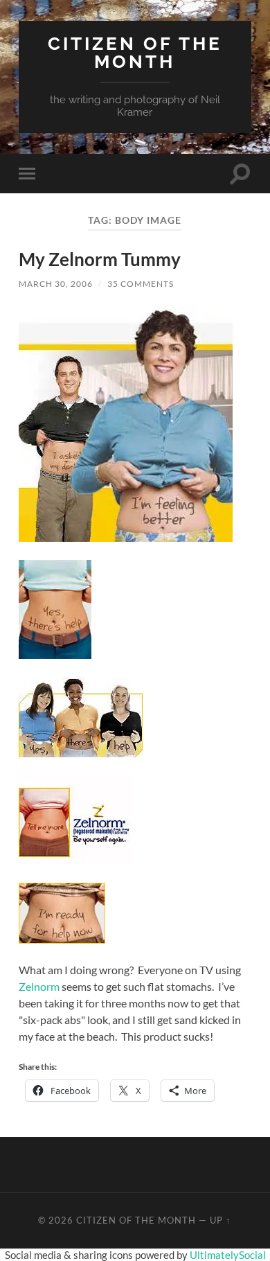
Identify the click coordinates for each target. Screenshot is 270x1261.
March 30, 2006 (56, 284)
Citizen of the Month (135, 52)
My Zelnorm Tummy (100, 259)
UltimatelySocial (228, 1255)
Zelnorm (39, 986)
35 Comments (140, 284)
